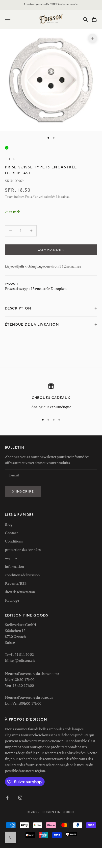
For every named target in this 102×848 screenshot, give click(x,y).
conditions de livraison (22, 575)
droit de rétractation (20, 591)
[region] (51, 397)
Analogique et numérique (51, 406)
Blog (8, 524)
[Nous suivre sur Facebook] (7, 797)
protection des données (23, 549)
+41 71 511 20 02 (21, 654)
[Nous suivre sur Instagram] (20, 797)
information (14, 566)
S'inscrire (23, 491)
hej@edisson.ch (22, 660)
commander (51, 249)
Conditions (14, 541)
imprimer (12, 558)
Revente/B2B (16, 583)
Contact (11, 532)
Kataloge (12, 600)
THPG (10, 158)
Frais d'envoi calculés (40, 196)
